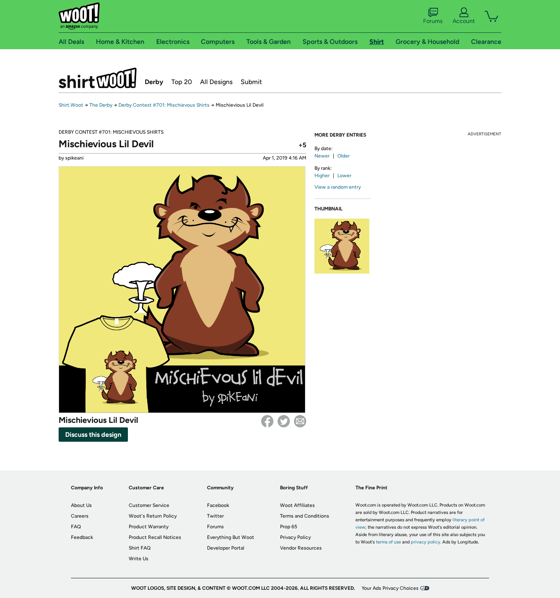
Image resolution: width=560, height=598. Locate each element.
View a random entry (337, 187)
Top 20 (181, 82)
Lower (344, 175)
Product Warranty (148, 527)
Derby (154, 82)
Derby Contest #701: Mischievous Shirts (163, 105)
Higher (322, 175)
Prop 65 (288, 527)
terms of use (388, 542)
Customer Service (149, 505)
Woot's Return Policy (153, 516)
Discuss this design (93, 434)
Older (343, 156)
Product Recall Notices (155, 537)
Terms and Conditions (304, 516)
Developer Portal (225, 548)
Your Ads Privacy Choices (390, 588)
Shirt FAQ (139, 548)
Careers (80, 516)
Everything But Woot (230, 537)
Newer (322, 156)
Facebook (267, 421)
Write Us (138, 558)
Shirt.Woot (98, 78)
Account (464, 21)
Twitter (284, 421)
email (300, 421)
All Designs (216, 82)
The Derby (100, 105)
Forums (433, 21)
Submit (251, 82)
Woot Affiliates (297, 505)
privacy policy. (426, 542)
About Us (81, 505)
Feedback (82, 537)
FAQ (76, 527)
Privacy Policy (295, 537)
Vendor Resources (301, 548)
